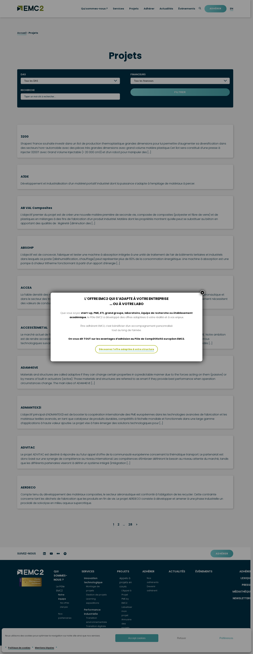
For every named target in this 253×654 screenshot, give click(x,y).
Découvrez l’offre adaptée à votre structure (126, 349)
